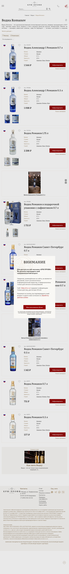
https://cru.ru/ (25, 288)
